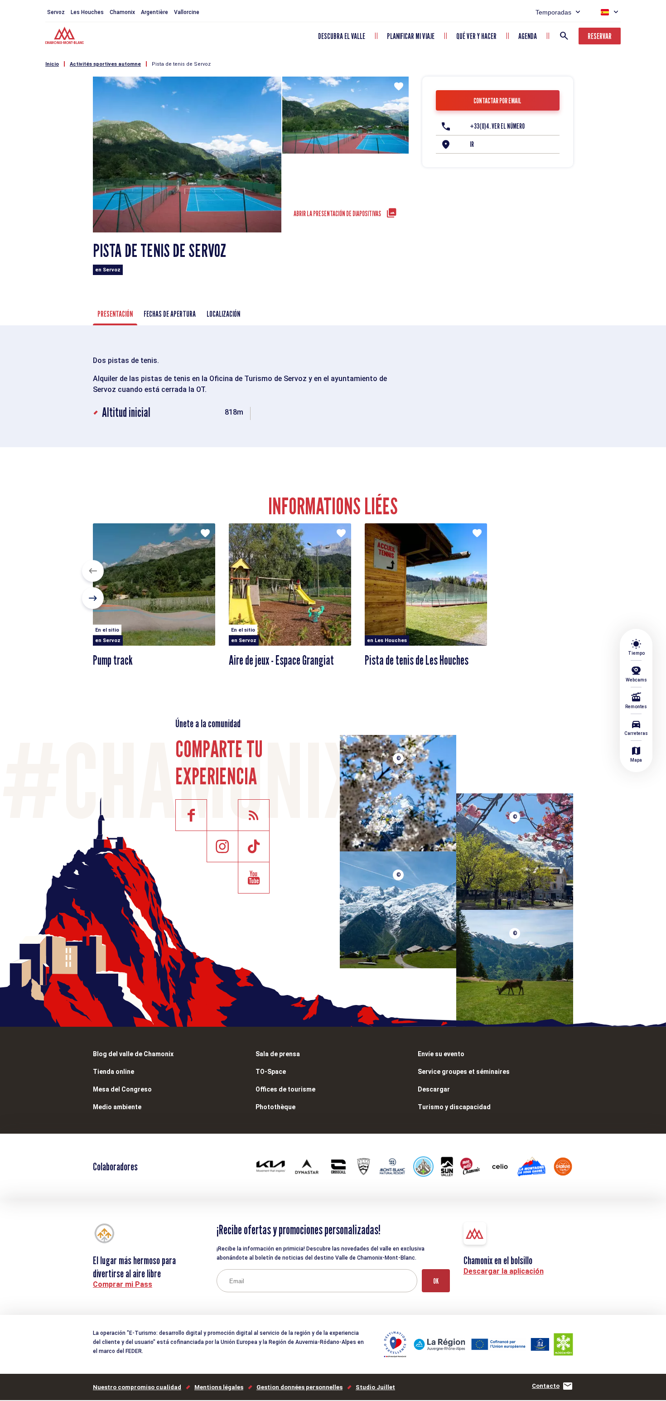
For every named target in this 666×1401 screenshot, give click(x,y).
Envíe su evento (441, 1054)
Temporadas (553, 12)
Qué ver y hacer (476, 36)
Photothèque (275, 1107)
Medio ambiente (117, 1107)
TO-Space (271, 1071)
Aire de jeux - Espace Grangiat (281, 660)
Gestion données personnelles (299, 1387)
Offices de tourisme (285, 1089)
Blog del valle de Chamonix (133, 1054)
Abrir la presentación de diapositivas (337, 213)
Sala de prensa (278, 1054)
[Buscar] (564, 35)
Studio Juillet (375, 1387)
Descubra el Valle (341, 36)
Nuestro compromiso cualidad (137, 1387)
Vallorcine (186, 12)
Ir (472, 144)
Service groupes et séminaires (464, 1071)
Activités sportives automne (105, 64)
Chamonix (122, 12)
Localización (223, 314)
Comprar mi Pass (122, 1284)
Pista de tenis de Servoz (181, 64)
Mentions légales (218, 1387)
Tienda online (113, 1071)
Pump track (113, 660)
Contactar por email (497, 101)
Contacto (546, 1385)
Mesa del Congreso (122, 1089)
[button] (93, 571)
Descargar (434, 1089)
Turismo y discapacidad (454, 1107)
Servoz (56, 12)
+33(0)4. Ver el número (497, 126)
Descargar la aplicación (503, 1271)
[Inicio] (65, 37)
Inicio (52, 64)
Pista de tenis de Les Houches (416, 660)
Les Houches (87, 12)
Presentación (115, 314)
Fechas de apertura (170, 314)
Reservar (600, 36)
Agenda (527, 36)
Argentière (154, 12)
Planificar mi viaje (410, 36)
